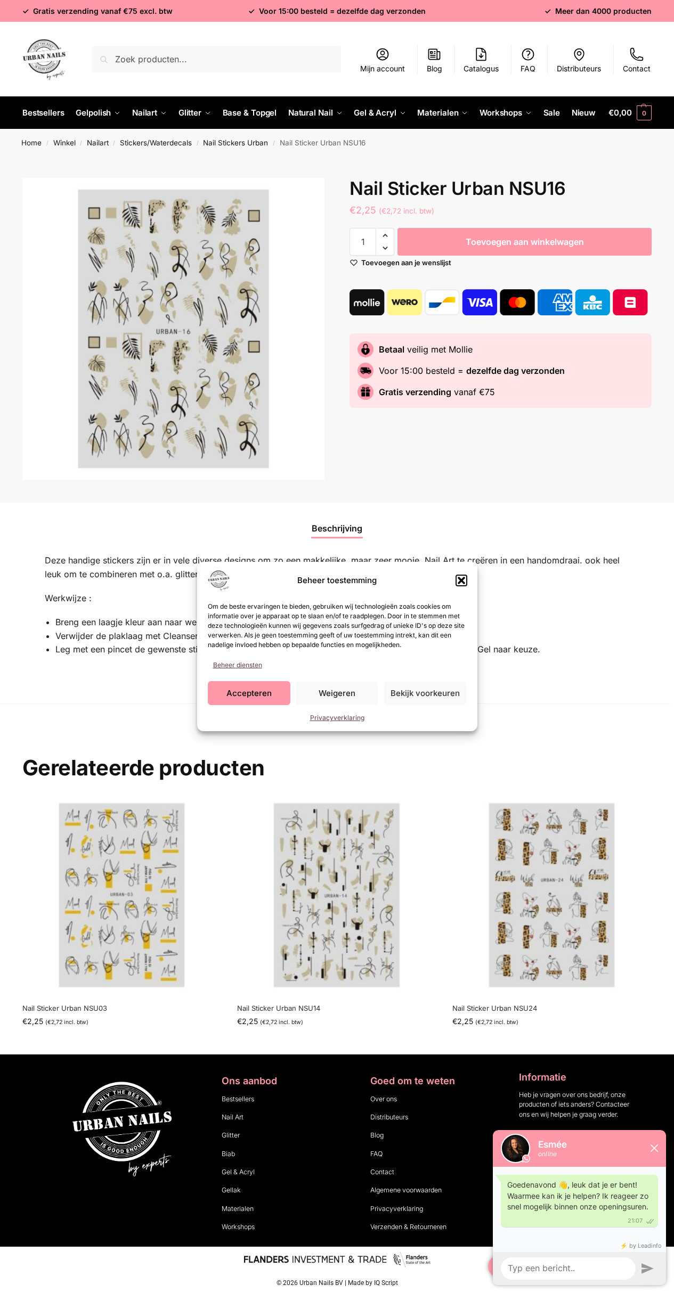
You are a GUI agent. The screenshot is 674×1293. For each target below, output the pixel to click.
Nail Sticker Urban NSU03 (64, 1008)
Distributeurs (579, 68)
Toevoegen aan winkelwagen (525, 241)
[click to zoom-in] (173, 329)
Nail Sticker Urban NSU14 (278, 1008)
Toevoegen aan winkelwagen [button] (122, 1043)
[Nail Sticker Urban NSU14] (336, 895)
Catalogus (481, 68)
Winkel (64, 142)
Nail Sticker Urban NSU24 (494, 1008)
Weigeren (337, 693)
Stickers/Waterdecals (156, 142)
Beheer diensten (237, 665)
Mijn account (382, 68)
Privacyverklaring (337, 718)
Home (31, 142)
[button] (461, 580)
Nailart (98, 142)
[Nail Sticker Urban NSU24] (551, 895)
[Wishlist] (205, 812)
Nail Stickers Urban (235, 142)
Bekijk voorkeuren (425, 693)
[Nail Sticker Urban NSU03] (121, 895)
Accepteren (249, 693)
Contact (637, 68)
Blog (434, 68)
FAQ (528, 68)
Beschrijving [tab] (337, 528)
